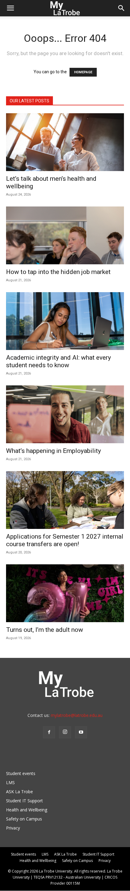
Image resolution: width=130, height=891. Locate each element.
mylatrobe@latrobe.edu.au (76, 715)
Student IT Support (24, 801)
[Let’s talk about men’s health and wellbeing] (65, 142)
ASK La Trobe (19, 791)
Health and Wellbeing (26, 810)
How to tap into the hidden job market (58, 272)
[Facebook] (49, 732)
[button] (10, 8)
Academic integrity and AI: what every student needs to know (58, 361)
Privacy (13, 828)
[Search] (121, 8)
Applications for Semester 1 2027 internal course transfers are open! (64, 540)
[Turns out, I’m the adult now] (65, 593)
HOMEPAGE (83, 72)
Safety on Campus (24, 819)
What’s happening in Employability (53, 450)
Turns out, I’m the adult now (45, 629)
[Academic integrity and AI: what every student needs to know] (65, 321)
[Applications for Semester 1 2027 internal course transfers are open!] (65, 500)
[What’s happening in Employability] (65, 414)
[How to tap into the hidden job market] (65, 235)
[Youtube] (81, 732)
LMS (10, 782)
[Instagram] (65, 732)
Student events (20, 773)
